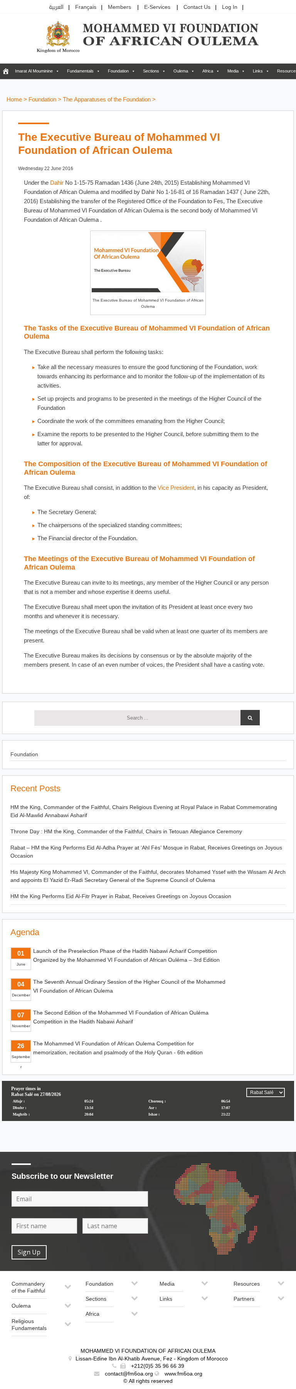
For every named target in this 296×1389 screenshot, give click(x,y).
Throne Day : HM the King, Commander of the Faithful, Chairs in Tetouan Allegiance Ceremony (126, 831)
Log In (229, 7)
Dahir (57, 183)
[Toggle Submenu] (67, 1290)
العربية (56, 7)
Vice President (176, 488)
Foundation (118, 71)
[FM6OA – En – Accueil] (5, 71)
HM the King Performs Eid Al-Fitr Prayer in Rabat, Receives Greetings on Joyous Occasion (120, 896)
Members (119, 7)
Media (233, 71)
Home (14, 100)
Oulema (180, 71)
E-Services (157, 7)
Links (258, 71)
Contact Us (196, 7)
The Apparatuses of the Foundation (107, 100)
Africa (207, 71)
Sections (151, 71)
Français (85, 7)
